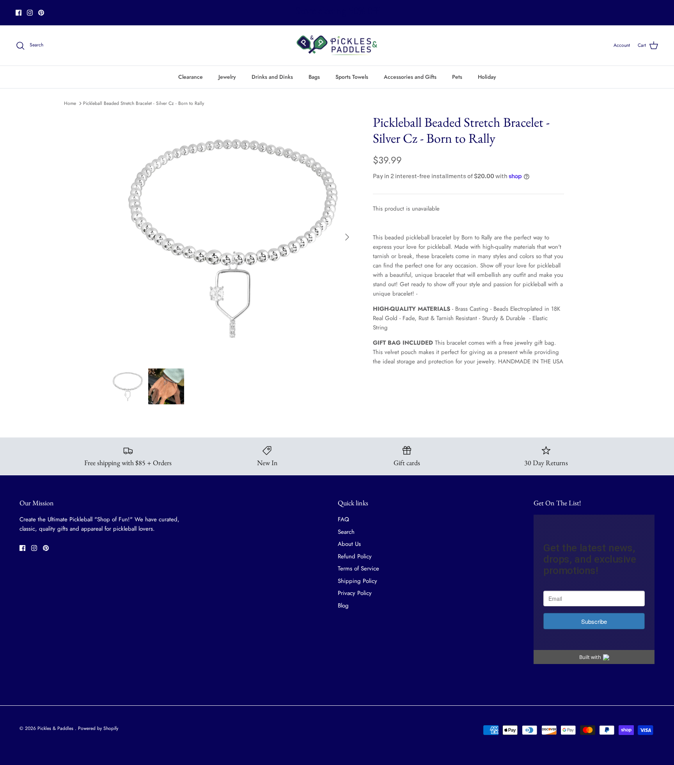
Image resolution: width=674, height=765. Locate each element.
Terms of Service (358, 568)
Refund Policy (355, 556)
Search (346, 532)
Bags (314, 77)
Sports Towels (351, 77)
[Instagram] (30, 13)
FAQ (343, 519)
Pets (457, 77)
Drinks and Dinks (272, 77)
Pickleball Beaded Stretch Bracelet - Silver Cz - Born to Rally (143, 103)
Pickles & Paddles (56, 728)
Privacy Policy (355, 593)
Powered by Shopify (98, 728)
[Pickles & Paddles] (337, 45)
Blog (343, 605)
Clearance (190, 77)
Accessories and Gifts (410, 77)
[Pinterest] (41, 13)
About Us (349, 544)
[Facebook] (18, 13)
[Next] (347, 237)
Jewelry (227, 77)
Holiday (487, 77)
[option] (233, 237)
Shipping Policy (357, 581)
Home (70, 103)
